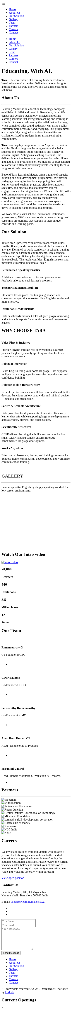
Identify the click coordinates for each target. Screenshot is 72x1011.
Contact (13, 32)
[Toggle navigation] (3, 4)
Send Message (11, 952)
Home (12, 9)
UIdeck (9, 992)
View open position (12, 877)
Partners (13, 25)
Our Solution (16, 16)
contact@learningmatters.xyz (27, 901)
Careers (13, 29)
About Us (14, 12)
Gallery (13, 19)
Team (12, 22)
